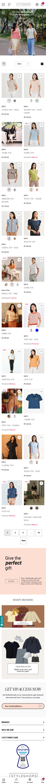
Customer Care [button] (10, 737)
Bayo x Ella (5, 290)
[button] (9, 4)
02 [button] (21, 51)
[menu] (3, 4)
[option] (23, 32)
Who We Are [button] (8, 730)
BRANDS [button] (5, 722)
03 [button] (24, 51)
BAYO (4, 106)
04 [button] (27, 51)
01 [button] (18, 51)
